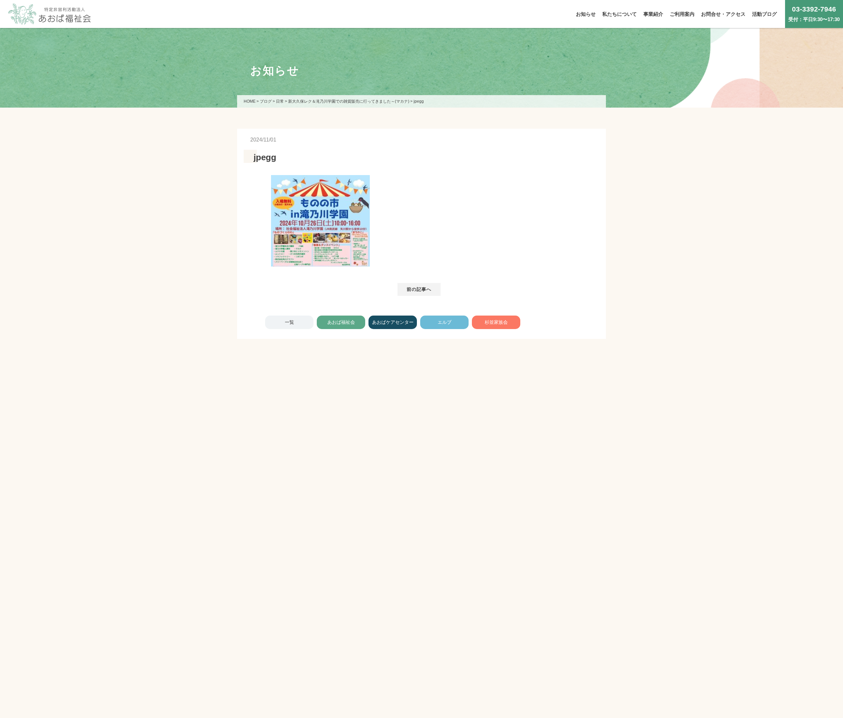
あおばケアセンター (393, 322)
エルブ (444, 322)
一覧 (289, 322)
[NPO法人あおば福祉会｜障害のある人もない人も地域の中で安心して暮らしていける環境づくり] (49, 19)
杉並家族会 (496, 322)
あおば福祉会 (341, 322)
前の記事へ (419, 289)
